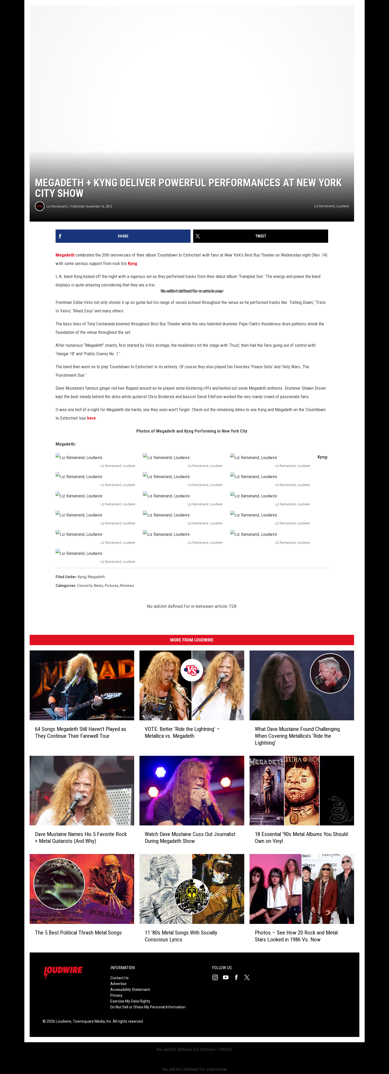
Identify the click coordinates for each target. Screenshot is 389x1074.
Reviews (127, 585)
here (91, 418)
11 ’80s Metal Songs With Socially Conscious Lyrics (181, 936)
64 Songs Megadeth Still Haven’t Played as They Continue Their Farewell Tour (80, 732)
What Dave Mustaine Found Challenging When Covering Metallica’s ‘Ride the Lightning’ (297, 736)
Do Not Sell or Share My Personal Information (148, 1007)
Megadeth (65, 255)
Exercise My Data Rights (130, 1001)
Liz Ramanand (57, 206)
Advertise (118, 984)
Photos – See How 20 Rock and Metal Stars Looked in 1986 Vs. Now (296, 936)
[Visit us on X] (249, 977)
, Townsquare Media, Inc (91, 1021)
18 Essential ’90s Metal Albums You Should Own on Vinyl (301, 837)
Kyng (132, 263)
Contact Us (119, 978)
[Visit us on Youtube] (228, 977)
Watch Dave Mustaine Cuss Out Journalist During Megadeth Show (190, 837)
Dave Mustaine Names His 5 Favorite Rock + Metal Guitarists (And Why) (81, 837)
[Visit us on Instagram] (217, 977)
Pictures (112, 585)
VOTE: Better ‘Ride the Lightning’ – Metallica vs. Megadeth (182, 732)
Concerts (84, 585)
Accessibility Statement (130, 989)
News (98, 585)
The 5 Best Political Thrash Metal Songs (78, 932)
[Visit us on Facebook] (238, 977)
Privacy (116, 995)
